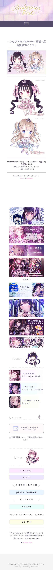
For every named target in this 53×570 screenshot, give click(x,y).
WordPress (34, 567)
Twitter (22, 178)
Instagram (29, 178)
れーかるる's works (21, 564)
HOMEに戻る (27, 542)
